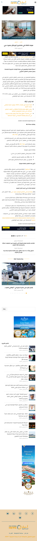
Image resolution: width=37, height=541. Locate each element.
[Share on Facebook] (22, 236)
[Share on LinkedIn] (17, 236)
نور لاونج (27, 169)
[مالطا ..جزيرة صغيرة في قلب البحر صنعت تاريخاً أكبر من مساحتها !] (32, 416)
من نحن (26, 533)
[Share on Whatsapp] (15, 236)
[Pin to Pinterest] (19, 236)
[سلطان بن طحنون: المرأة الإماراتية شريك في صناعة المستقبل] (32, 407)
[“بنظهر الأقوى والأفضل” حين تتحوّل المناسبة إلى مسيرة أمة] (32, 368)
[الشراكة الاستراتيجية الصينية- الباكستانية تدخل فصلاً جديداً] (32, 425)
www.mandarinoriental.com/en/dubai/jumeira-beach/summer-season (18, 219)
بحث (4, 309)
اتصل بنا (11, 533)
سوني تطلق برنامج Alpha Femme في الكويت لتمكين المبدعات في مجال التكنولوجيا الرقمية (18, 110)
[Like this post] (24, 236)
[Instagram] (20, 513)
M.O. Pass (15, 135)
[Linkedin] (13, 513)
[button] (3, 278)
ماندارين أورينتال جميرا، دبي (25, 57)
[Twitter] (26, 513)
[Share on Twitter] (21, 236)
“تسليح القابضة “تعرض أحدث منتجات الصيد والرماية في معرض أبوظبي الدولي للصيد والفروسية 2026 (17, 396)
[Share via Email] (12, 236)
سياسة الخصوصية (18, 533)
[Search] (2, 2)
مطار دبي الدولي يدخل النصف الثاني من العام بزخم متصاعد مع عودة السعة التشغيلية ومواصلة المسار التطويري (16, 434)
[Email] (20, 517)
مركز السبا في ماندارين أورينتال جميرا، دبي (21, 192)
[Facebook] (32, 513)
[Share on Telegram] (13, 236)
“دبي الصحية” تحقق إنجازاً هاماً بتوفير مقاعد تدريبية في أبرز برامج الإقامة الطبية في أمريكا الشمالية (19, 114)
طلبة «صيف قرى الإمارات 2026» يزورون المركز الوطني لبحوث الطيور (18, 106)
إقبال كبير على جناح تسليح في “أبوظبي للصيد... (18, 287)
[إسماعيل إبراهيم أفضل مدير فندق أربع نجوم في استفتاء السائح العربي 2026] (32, 388)
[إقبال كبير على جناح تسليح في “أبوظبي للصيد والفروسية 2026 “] (18, 274)
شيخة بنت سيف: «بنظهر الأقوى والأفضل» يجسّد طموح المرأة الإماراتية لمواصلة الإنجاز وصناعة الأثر (16, 357)
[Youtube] (7, 513)
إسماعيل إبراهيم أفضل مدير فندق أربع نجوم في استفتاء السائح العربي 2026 (16, 386)
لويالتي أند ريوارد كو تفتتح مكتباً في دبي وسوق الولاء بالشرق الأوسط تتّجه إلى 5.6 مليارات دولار (17, 376)
